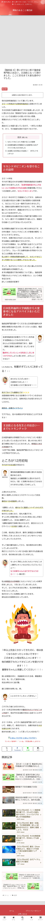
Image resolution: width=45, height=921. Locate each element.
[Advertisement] (22, 40)
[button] (38, 748)
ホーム (11, 911)
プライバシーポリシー (33, 911)
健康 (5, 89)
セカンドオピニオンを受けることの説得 (21, 142)
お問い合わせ (22, 914)
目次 (19, 137)
